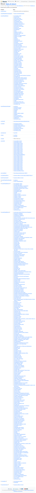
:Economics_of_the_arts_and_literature (21, 276)
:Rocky (15, 345)
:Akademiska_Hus (17, 296)
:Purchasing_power (18, 73)
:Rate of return (18, 141)
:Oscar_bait (16, 333)
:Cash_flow (16, 27)
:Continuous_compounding (19, 102)
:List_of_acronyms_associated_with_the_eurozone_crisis (24, 217)
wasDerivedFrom (4, 175)
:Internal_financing (18, 357)
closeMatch (3, 173)
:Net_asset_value (17, 18)
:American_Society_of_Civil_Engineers (21, 263)
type (2, 135)
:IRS (15, 100)
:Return (16, 180)
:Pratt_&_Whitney (17, 304)
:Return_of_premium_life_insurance (21, 438)
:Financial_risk (17, 34)
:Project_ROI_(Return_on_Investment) (21, 185)
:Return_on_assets (18, 31)
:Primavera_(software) (18, 229)
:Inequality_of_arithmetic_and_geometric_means (23, 237)
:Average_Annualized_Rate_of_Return (21, 188)
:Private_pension (17, 312)
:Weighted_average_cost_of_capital (20, 382)
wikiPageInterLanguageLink (6, 13)
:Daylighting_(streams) (18, 362)
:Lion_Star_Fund (17, 298)
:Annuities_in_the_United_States (20, 343)
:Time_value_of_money (18, 55)
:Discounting (17, 374)
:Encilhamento (17, 315)
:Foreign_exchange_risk (18, 80)
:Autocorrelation (17, 247)
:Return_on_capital (18, 62)
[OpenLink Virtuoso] (10, 488)
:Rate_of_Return (17, 193)
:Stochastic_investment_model (20, 424)
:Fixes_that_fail (17, 251)
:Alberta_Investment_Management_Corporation (23, 293)
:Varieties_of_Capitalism (18, 335)
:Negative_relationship (18, 331)
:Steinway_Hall (17, 307)
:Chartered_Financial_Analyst (19, 264)
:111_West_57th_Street (18, 358)
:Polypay (16, 349)
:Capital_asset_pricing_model (19, 292)
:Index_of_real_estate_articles (19, 409)
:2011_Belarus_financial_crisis (19, 379)
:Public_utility (17, 269)
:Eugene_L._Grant (17, 351)
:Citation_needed (17, 108)
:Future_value (17, 348)
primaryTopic (5, 484)
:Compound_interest (18, 19)
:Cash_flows (16, 17)
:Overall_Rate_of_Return (19, 198)
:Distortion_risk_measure (19, 418)
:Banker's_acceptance (18, 214)
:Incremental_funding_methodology (21, 407)
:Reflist (15, 114)
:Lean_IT (16, 426)
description (3, 11)
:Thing (15, 135)
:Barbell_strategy (17, 235)
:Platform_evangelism (18, 239)
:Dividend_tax (17, 76)
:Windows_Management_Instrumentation (22, 274)
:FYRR (15, 192)
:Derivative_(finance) (18, 41)
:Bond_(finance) (17, 260)
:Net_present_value (18, 59)
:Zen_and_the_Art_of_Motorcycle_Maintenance (23, 346)
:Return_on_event (17, 453)
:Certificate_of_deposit (18, 43)
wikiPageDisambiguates (6, 180)
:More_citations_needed (18, 113)
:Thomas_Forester (17, 285)
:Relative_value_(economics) (19, 282)
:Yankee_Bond (17, 411)
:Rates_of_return (17, 197)
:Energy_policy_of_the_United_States (21, 310)
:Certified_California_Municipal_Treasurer (22, 278)
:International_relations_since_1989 (21, 228)
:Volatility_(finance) (18, 65)
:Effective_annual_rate (18, 94)
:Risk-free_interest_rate (18, 101)
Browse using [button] (11, 1)
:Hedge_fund (17, 245)
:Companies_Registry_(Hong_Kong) (20, 451)
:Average (16, 68)
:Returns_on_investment (19, 205)
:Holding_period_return (18, 99)
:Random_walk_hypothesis (19, 238)
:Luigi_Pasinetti (17, 323)
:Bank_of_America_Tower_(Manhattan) (21, 380)
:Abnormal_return (17, 398)
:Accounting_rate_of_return (19, 399)
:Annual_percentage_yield (19, 81)
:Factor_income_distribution (19, 85)
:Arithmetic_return (18, 191)
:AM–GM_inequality (18, 71)
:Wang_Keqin (17, 231)
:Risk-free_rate (17, 311)
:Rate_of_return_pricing (18, 437)
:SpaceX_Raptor (17, 279)
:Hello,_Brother (17, 373)
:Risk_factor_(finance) (18, 223)
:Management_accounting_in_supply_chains (22, 443)
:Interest (16, 42)
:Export (16, 301)
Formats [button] (17, 1)
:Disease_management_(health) (20, 240)
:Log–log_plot (17, 325)
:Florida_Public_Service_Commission (21, 252)
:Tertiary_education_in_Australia (20, 361)
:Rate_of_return (18, 177)
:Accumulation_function (18, 401)
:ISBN (15, 110)
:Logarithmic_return (18, 183)
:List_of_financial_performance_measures (22, 394)
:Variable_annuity (17, 15)
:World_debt (16, 466)
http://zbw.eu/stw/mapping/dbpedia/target (21, 121)
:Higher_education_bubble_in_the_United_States (23, 337)
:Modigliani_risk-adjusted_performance (21, 393)
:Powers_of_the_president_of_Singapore (21, 295)
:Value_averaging (17, 350)
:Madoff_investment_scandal (19, 383)
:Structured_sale (17, 355)
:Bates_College (17, 259)
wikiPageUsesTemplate (5, 106)
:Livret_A (16, 277)
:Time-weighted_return (18, 91)
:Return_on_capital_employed (19, 35)
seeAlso (4, 481)
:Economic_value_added (18, 26)
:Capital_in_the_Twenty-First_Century (21, 395)
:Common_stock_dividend (19, 89)
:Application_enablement (19, 215)
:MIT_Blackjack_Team (18, 363)
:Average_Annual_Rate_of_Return (20, 187)
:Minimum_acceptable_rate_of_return (21, 342)
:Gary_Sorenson (17, 216)
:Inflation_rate (17, 104)
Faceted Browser (25, 1)
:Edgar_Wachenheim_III (18, 377)
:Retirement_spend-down (19, 255)
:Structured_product (18, 25)
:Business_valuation (18, 378)
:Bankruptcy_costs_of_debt (19, 446)
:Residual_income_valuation (19, 254)
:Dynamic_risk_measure (18, 449)
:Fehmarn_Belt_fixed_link (19, 261)
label (2, 138)
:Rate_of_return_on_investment (20, 195)
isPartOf (3, 121)
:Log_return (16, 208)
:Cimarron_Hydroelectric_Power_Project (21, 224)
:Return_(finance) (17, 204)
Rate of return (11, 4)
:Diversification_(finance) (19, 291)
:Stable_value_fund (18, 422)
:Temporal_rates (17, 96)
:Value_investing (17, 61)
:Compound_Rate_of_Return (19, 200)
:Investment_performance (19, 419)
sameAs (3, 141)
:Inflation (16, 52)
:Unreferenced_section (18, 116)
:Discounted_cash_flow (18, 57)
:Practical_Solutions (18, 410)
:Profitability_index (18, 21)
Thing (8, 5)
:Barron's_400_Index (18, 417)
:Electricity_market (18, 356)
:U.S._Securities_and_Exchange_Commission (22, 75)
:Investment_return (18, 203)
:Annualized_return (18, 190)
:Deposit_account (17, 50)
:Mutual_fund (17, 39)
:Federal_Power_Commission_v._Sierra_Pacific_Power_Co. (24, 318)
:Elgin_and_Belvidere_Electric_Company (21, 314)
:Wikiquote (16, 117)
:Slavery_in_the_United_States (20, 270)
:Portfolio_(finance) (18, 63)
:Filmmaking (16, 256)
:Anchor (16, 106)
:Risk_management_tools (19, 403)
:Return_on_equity (17, 66)
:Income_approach (18, 429)
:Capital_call (16, 404)
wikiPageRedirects (5, 183)
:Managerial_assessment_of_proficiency (21, 405)
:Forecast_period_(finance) (19, 420)
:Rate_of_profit (17, 20)
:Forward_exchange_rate (19, 406)
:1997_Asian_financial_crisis (19, 219)
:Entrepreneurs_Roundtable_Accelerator (21, 225)
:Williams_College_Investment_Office (21, 353)
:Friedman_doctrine (18, 388)
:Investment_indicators (18, 88)
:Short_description (18, 115)
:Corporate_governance (18, 272)
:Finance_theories (17, 86)
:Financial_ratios (17, 90)
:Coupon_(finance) (17, 44)
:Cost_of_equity (17, 391)
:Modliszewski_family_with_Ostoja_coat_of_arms (23, 227)
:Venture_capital (17, 220)
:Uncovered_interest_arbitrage (20, 232)
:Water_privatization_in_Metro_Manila (21, 339)
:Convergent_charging (18, 236)
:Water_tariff (16, 442)
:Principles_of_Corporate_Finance (20, 78)
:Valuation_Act (17, 347)
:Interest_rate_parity (18, 322)
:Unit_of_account (17, 372)
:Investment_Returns (18, 201)
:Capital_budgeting (18, 58)
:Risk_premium (17, 246)
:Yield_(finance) (17, 69)
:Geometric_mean (17, 53)
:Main (15, 112)
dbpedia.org (32, 5)
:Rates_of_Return (17, 196)
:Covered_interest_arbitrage (19, 320)
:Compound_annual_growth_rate (20, 46)
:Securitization (17, 387)
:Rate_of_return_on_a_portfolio (20, 436)
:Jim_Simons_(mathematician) (19, 434)
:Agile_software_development (20, 262)
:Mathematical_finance (18, 84)
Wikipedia (14, 490)
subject (2, 123)
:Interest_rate (17, 54)
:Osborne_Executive (18, 329)
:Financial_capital (17, 28)
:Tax (15, 30)
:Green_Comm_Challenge (19, 365)
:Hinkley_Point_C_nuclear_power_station (21, 338)
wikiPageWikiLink (4, 15)
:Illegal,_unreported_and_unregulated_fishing (22, 271)
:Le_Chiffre (16, 308)
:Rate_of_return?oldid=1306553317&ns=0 (23, 175)
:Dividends (16, 98)
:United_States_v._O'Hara (19, 428)
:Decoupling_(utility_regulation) (20, 440)
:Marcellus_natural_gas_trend (20, 375)
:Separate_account (18, 97)
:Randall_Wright (17, 326)
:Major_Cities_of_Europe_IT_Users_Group (22, 370)
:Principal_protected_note (19, 234)
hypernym (3, 132)
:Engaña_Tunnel (17, 317)
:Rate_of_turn (17, 414)
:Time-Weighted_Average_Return (20, 206)
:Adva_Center (17, 402)
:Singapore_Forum (18, 425)
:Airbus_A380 (17, 243)
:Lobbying (16, 267)
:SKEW (15, 432)
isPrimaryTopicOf (4, 177)
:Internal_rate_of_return (19, 49)
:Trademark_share (17, 444)
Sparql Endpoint (32, 1)
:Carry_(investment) (18, 364)
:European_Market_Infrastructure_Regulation (22, 212)
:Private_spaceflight (18, 258)
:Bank (15, 37)
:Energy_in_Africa (17, 316)
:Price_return (17, 430)
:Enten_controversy (18, 253)
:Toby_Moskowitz (17, 319)
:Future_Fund (17, 359)
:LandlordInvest (17, 341)
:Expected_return (17, 70)
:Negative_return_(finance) (19, 23)
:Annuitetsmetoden (19, 13)
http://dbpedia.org (20, 5)
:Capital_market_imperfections (20, 448)
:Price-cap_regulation (18, 213)
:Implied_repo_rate (18, 412)
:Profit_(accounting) (18, 45)
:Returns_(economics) (18, 22)
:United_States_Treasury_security (20, 77)
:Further (16, 109)
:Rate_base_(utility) (18, 435)
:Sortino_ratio (17, 280)
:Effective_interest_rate (18, 33)
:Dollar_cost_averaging (18, 60)
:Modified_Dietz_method (19, 93)
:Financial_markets (18, 82)
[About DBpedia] (4, 1)
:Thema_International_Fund (19, 284)
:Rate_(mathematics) (18, 396)
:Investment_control (18, 441)
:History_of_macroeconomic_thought (21, 294)
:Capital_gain (17, 74)
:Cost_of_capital (17, 47)
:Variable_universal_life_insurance (20, 83)
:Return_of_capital (17, 36)
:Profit (15, 132)
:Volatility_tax (17, 433)
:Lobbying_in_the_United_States (20, 222)
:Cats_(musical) (17, 381)
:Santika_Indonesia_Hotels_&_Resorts (21, 332)
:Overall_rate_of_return (18, 199)
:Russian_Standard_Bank (19, 324)
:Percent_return (17, 209)
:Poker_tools (16, 51)
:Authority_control (17, 107)
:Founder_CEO (17, 268)
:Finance (16, 38)
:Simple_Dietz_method (18, 92)
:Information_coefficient (19, 288)
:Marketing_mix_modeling (19, 366)
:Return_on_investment (18, 67)
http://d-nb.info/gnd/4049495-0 (19, 154)
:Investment (16, 29)
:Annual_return (17, 189)
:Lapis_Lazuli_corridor (18, 371)
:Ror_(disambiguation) (18, 181)
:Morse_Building (17, 389)
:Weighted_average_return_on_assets (21, 413)
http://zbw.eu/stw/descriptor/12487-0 (20, 173)
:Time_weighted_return (18, 207)
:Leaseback (16, 283)
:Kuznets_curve (17, 330)
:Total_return (17, 390)
